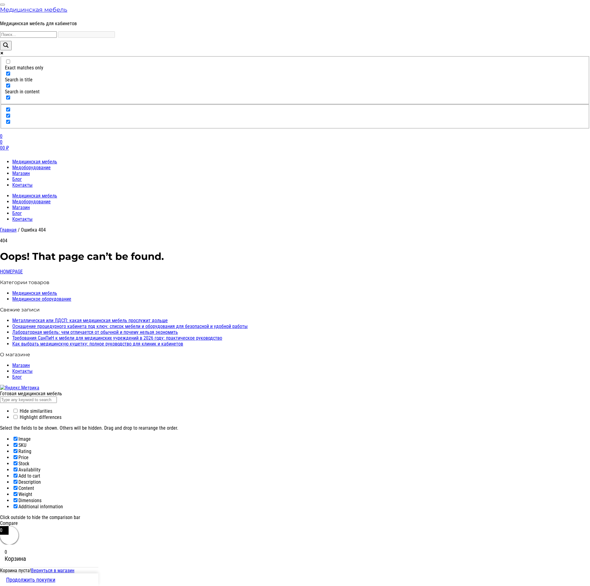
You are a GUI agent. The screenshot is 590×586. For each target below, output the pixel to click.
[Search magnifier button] (6, 45)
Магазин (21, 173)
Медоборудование (31, 167)
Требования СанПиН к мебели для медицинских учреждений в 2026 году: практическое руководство (117, 338)
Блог (17, 179)
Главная (8, 230)
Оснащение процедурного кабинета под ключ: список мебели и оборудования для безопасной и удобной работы (130, 326)
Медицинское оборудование (41, 299)
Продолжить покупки (30, 579)
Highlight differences (39, 417)
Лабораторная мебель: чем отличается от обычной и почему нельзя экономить (95, 332)
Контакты (22, 185)
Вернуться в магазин (52, 570)
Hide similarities (35, 411)
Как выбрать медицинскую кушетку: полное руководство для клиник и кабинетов (97, 344)
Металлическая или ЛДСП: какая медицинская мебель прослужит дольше (90, 320)
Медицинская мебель (33, 9)
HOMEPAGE (11, 272)
